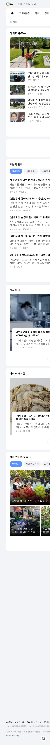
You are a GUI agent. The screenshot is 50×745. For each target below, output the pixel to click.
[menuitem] (12, 13)
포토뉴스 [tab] (16, 464)
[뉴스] (12, 4)
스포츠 (26, 4)
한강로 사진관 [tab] (32, 464)
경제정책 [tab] (16, 171)
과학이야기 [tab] (31, 171)
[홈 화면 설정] (44, 739)
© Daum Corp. (13, 735)
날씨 (33, 4)
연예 (20, 4)
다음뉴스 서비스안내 (15, 722)
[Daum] (8, 4)
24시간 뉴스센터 (34, 722)
